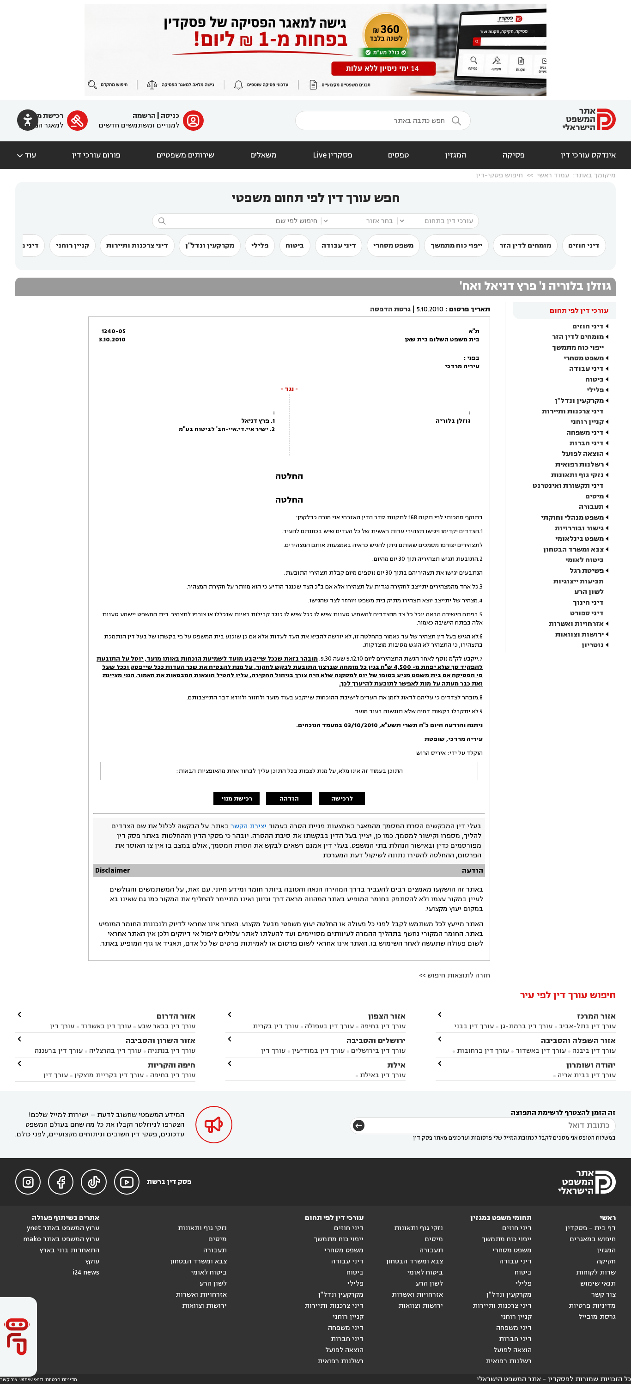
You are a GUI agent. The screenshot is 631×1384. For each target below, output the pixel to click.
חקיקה (606, 1261)
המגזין (456, 155)
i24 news (86, 1272)
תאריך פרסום (469, 309)
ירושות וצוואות (579, 634)
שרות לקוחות (596, 1272)
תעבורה (591, 507)
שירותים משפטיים (185, 155)
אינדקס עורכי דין (588, 155)
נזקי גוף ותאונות (577, 475)
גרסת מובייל (597, 1317)
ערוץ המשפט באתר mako (61, 1239)
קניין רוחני (72, 245)
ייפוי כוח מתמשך (456, 245)
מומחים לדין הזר (525, 245)
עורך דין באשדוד (541, 1051)
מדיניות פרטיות (592, 1306)
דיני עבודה (339, 245)
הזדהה (289, 799)
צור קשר (603, 1294)
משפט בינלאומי (579, 539)
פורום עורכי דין (96, 155)
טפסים (398, 155)
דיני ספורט (587, 613)
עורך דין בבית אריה (587, 1075)
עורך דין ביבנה (594, 1051)
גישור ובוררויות (579, 528)
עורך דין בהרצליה (115, 1051)
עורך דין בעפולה (328, 1026)
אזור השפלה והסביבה (578, 1040)
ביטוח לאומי (584, 560)
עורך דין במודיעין (318, 1051)
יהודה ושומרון (591, 1065)
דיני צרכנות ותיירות (137, 245)
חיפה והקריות (171, 1065)
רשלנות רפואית (579, 464)
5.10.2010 (430, 309)
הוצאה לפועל (583, 454)
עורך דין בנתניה (171, 1051)
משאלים (263, 155)
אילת (396, 1065)
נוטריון (593, 645)
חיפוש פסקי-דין (499, 175)
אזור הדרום (176, 1016)
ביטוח (294, 245)
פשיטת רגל (587, 571)
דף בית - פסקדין (590, 1228)
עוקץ (92, 1261)
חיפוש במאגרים (593, 1239)
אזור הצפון (387, 1016)
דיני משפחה (585, 432)
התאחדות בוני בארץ (69, 1250)
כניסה (170, 116)
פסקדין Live (332, 155)
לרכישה (342, 799)
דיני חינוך (588, 602)
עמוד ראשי (553, 175)
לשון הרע (589, 592)
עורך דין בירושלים (378, 1051)
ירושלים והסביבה (376, 1040)
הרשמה (144, 116)
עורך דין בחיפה (383, 1026)
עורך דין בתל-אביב (587, 1026)
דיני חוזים (584, 245)
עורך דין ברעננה (59, 1051)
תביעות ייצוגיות (578, 581)
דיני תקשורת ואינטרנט (568, 486)
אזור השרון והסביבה (160, 1040)
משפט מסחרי (393, 245)
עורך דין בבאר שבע (166, 1026)
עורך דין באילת (383, 1075)
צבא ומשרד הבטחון (573, 549)
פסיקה (514, 155)
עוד (25, 155)
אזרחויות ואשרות (576, 624)
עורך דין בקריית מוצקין (109, 1075)
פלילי (259, 245)
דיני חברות (587, 443)
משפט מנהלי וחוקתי (572, 517)
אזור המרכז (596, 1016)
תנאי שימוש (598, 1283)
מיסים (594, 496)
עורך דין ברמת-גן (526, 1026)
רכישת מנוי (46, 116)
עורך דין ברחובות (483, 1051)
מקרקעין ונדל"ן (209, 245)
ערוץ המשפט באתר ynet (63, 1228)
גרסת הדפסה (390, 309)
